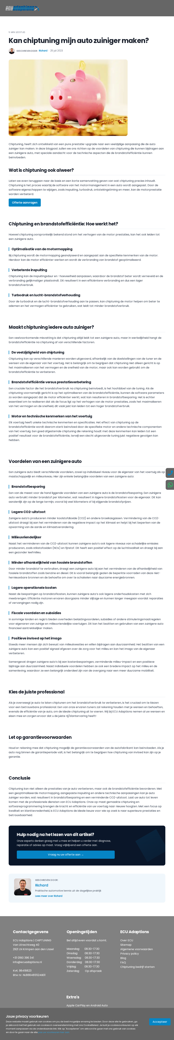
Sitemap (126, 945)
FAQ (123, 962)
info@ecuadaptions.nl (27, 962)
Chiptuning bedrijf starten (137, 967)
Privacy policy (129, 954)
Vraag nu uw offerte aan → (66, 855)
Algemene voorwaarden (136, 949)
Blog (123, 958)
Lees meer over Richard (48, 896)
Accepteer (160, 1022)
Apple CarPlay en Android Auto (87, 1005)
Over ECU (126, 940)
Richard (43, 50)
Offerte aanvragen (24, 203)
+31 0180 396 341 (23, 958)
